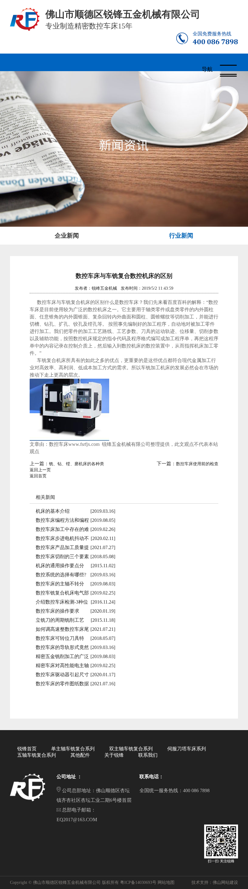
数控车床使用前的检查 (197, 464)
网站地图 (166, 882)
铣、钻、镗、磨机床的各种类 (76, 464)
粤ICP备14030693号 (138, 882)
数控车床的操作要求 (57, 611)
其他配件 (80, 755)
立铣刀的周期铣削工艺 (60, 620)
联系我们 (148, 755)
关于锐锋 (114, 755)
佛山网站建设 (225, 882)
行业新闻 (181, 235)
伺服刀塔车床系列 (186, 748)
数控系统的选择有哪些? (61, 574)
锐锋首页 (27, 748)
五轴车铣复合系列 (36, 755)
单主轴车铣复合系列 (73, 748)
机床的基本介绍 (53, 511)
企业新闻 (67, 235)
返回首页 (38, 476)
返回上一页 (40, 470)
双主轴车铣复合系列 (131, 748)
